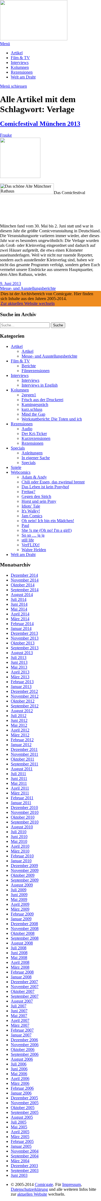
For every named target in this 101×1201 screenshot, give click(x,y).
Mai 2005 (19, 1127)
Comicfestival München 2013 (40, 123)
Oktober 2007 (22, 991)
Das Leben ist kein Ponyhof (45, 486)
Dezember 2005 (24, 1098)
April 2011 (20, 788)
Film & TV (20, 57)
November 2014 (25, 580)
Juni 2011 (19, 778)
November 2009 (25, 870)
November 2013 (25, 638)
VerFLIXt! (31, 545)
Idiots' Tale (31, 506)
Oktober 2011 (22, 759)
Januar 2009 (21, 919)
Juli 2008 (18, 948)
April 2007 (20, 1020)
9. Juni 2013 (10, 283)
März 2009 (20, 909)
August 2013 (22, 652)
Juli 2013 (18, 657)
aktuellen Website (32, 1194)
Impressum (71, 1184)
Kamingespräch (35, 404)
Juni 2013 (19, 662)
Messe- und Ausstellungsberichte (28, 288)
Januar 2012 (21, 744)
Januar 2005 (21, 1146)
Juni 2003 (19, 1175)
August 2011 (22, 769)
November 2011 (24, 754)
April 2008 (20, 962)
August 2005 (22, 1117)
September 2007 (25, 996)
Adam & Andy (34, 477)
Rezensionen (22, 72)
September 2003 (25, 1170)
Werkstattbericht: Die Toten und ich (52, 419)
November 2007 (25, 986)
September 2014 (25, 589)
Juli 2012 (18, 715)
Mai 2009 (19, 899)
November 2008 (25, 928)
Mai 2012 (19, 725)
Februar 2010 (22, 856)
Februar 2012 (22, 739)
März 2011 (20, 793)
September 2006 (25, 1054)
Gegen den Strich (36, 496)
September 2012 (25, 706)
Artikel (17, 53)
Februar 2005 (22, 1141)
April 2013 (20, 672)
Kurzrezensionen (36, 438)
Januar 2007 (21, 1035)
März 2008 (20, 967)
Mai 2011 (19, 783)
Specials (18, 448)
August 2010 (22, 827)
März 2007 (20, 1025)
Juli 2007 (18, 1006)
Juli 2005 (18, 1122)
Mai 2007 (19, 1015)
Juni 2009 (19, 894)
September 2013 (25, 648)
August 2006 (22, 1059)
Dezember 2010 (24, 807)
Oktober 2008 (22, 933)
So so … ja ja (33, 535)
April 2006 (20, 1078)
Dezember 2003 (24, 1165)
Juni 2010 (19, 836)
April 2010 (20, 846)
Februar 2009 (22, 914)
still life (28, 540)
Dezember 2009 (24, 865)
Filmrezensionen (36, 370)
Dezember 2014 (24, 575)
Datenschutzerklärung (29, 1189)
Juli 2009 (18, 890)
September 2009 (25, 880)
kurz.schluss (32, 409)
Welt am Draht (23, 77)
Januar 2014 (21, 628)
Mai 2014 (19, 609)
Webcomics (20, 472)
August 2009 (22, 885)
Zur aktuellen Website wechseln (28, 303)
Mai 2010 (19, 841)
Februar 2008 (22, 972)
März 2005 (20, 1136)
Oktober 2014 (22, 585)
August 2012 (22, 710)
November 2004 (25, 1151)
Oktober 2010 (22, 817)
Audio (27, 428)
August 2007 (22, 1001)
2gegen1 (29, 395)
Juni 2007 (19, 1010)
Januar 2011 (21, 802)
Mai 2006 (19, 1073)
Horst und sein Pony (39, 501)
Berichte (29, 365)
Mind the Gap (33, 414)
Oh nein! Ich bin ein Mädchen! (48, 520)
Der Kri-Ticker (34, 433)
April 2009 (20, 904)
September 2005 (25, 1112)
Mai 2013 (19, 667)
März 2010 (20, 851)
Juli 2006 (18, 1064)
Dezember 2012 (24, 691)
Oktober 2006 (22, 1049)
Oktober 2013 (22, 643)
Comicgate (44, 1184)
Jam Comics (32, 516)
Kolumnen (20, 67)
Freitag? (28, 491)
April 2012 (20, 730)
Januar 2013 (21, 686)
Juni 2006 (19, 1069)
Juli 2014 (18, 599)
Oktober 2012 (22, 701)
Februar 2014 (22, 623)
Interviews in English (40, 385)
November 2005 (25, 1102)
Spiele (16, 467)
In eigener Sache (36, 457)
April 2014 (20, 614)
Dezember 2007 (24, 981)
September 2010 (25, 822)
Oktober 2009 (22, 875)
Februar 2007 (22, 1030)
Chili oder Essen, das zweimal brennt (53, 482)
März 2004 (20, 1161)
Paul (25, 525)
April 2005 (20, 1131)
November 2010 (25, 812)
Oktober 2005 (22, 1107)
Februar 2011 (22, 798)
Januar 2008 (21, 977)
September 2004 (25, 1156)
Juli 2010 (18, 831)
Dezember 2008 (24, 923)
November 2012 (25, 696)
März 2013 (20, 677)
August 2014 (22, 594)
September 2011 (24, 764)
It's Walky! (31, 511)
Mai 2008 (19, 957)
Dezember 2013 (24, 633)
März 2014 (20, 618)
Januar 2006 (21, 1093)
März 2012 (20, 735)
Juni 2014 (19, 604)
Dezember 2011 (24, 749)
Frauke (6, 135)
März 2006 (20, 1083)
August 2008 (22, 943)
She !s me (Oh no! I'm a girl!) (47, 530)
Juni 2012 (19, 720)
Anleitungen (32, 453)
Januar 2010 (21, 860)
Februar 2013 (22, 681)
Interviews (20, 62)
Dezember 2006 (24, 1040)
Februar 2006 (22, 1088)
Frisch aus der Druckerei (42, 399)
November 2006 (25, 1044)
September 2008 (25, 938)
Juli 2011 (18, 773)
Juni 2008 (19, 952)
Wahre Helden (34, 549)
